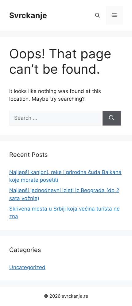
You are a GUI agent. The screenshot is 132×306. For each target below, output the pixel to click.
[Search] (112, 118)
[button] (97, 15)
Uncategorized (27, 267)
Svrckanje (28, 15)
